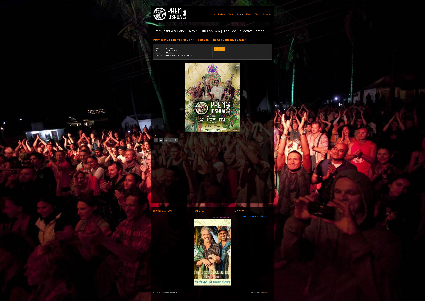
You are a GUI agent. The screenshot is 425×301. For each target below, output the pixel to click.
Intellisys (265, 292)
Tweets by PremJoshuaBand (253, 216)
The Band (221, 14)
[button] (212, 252)
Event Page (219, 49)
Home (213, 14)
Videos (257, 14)
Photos (248, 14)
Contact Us (267, 14)
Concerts (240, 14)
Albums (230, 14)
